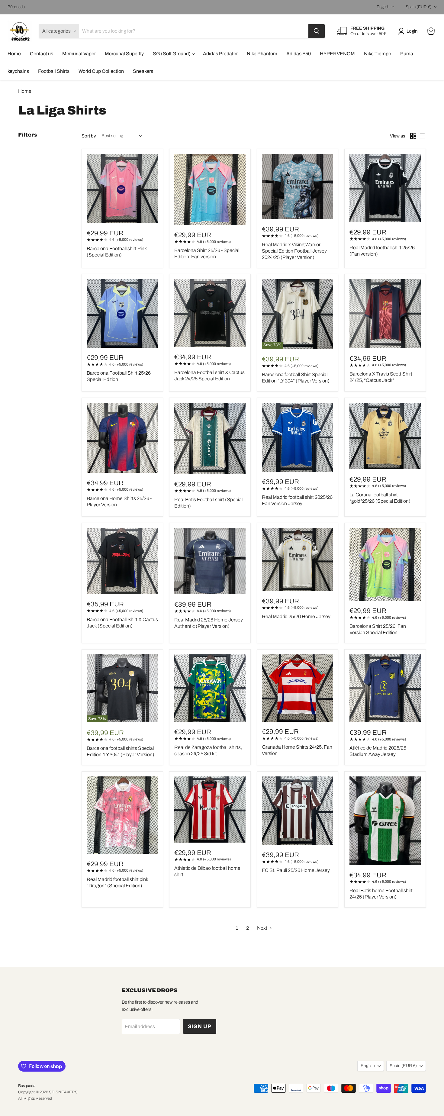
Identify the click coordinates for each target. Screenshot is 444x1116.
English (383, 7)
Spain (419, 7)
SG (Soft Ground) (172, 53)
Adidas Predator (220, 53)
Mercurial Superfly (124, 53)
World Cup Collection (101, 71)
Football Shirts (53, 71)
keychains (18, 71)
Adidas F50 (298, 53)
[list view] (421, 136)
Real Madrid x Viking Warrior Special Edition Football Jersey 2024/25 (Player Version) (294, 251)
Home (14, 53)
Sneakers (143, 71)
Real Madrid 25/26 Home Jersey (296, 616)
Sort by (89, 136)
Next (262, 928)
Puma (406, 53)
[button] (409, 31)
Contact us (41, 53)
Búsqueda (16, 7)
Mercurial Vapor (79, 53)
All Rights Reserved (35, 1098)
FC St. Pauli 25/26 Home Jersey (296, 870)
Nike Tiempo (377, 53)
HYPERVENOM (337, 53)
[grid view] (413, 136)
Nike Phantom (262, 53)
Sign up (199, 1026)
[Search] (316, 31)
